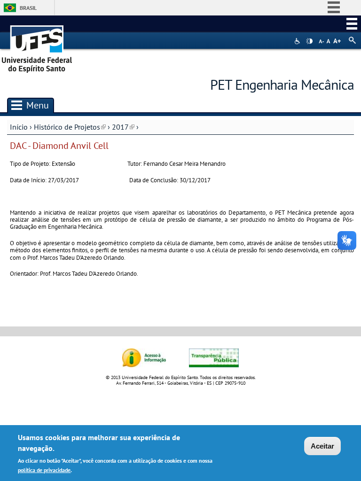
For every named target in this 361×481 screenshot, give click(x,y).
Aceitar (322, 446)
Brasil (28, 7)
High (309, 41)
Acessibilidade (298, 41)
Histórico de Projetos (70, 127)
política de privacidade (44, 469)
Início (19, 127)
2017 (123, 127)
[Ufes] (37, 45)
